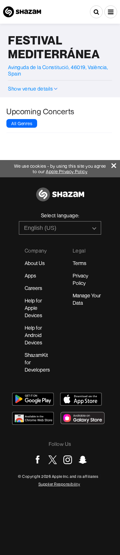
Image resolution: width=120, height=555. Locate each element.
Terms (79, 263)
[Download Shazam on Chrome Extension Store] (33, 418)
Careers (33, 288)
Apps (30, 275)
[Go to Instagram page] (67, 459)
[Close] (115, 164)
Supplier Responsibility (59, 484)
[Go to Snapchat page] (82, 459)
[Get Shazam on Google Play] (33, 399)
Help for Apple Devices (33, 307)
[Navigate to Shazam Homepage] (22, 11)
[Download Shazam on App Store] (81, 399)
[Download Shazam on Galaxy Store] (82, 418)
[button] (110, 11)
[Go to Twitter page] (52, 459)
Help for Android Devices (33, 335)
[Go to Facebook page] (37, 459)
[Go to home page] (60, 198)
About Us (35, 263)
